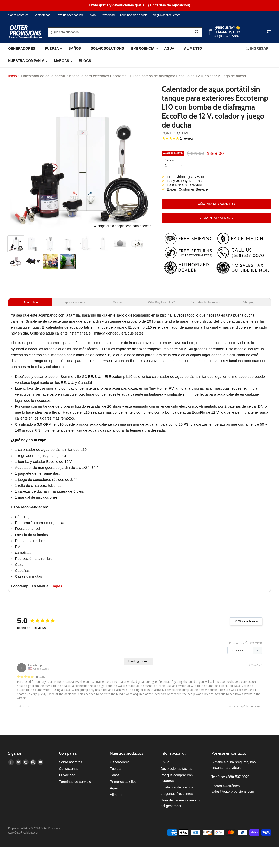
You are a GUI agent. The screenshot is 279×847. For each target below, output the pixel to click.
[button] (253, 706)
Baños (75, 48)
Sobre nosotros (18, 15)
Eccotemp (180, 133)
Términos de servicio (133, 15)
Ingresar (258, 48)
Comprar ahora (216, 218)
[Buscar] (196, 32)
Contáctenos (41, 15)
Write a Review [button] (248, 621)
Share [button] (25, 706)
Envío (92, 15)
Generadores (22, 48)
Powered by (245, 643)
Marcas (62, 61)
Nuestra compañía (26, 61)
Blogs (85, 61)
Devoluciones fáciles (69, 15)
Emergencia (143, 48)
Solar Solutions (107, 48)
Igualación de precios (177, 787)
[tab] (30, 302)
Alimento (193, 48)
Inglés (57, 586)
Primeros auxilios (123, 782)
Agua (169, 48)
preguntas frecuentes (166, 15)
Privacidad (107, 15)
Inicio (12, 76)
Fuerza (52, 48)
